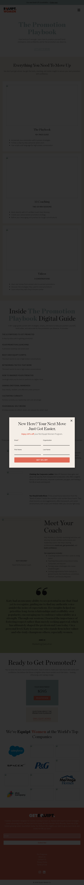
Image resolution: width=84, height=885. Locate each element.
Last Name (46, 449)
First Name (18, 449)
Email (16, 440)
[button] (71, 420)
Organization (47, 440)
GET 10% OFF (42, 460)
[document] (42, 442)
